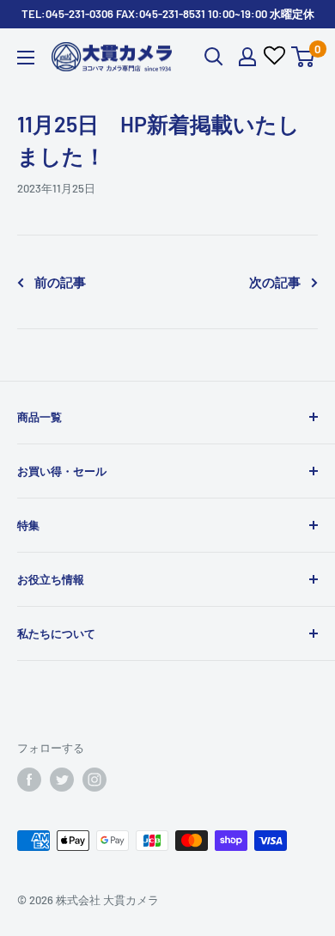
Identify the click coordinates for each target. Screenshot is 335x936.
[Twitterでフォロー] (62, 780)
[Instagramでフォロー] (94, 780)
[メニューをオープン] (25, 57)
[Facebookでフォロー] (29, 780)
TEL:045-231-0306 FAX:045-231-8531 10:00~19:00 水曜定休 (167, 14)
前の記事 (60, 282)
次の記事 (275, 282)
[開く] (213, 56)
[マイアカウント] (247, 56)
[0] (303, 56)
